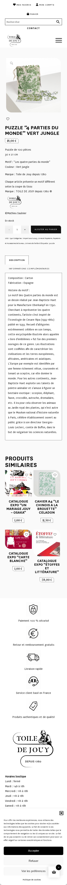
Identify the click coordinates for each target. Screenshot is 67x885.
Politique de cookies (32, 879)
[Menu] (57, 38)
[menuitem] (22, 4)
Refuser (33, 860)
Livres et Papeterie (45, 238)
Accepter (33, 850)
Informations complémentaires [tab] (29, 268)
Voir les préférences (33, 871)
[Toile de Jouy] (28, 40)
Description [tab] (17, 260)
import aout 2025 (30, 238)
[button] (61, 813)
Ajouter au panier (46, 229)
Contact (33, 28)
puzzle (52, 243)
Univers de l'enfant (32, 243)
